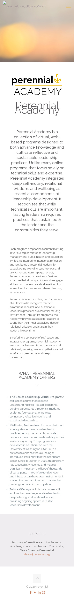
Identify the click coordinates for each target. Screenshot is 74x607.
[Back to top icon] (37, 578)
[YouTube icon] (34, 592)
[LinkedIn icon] (39, 592)
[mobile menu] (68, 6)
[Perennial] (24, 6)
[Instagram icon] (43, 592)
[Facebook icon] (30, 592)
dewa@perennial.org (37, 554)
